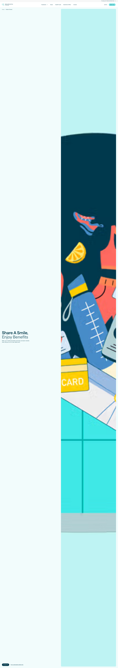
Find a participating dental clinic (17, 664)
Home (3, 9)
